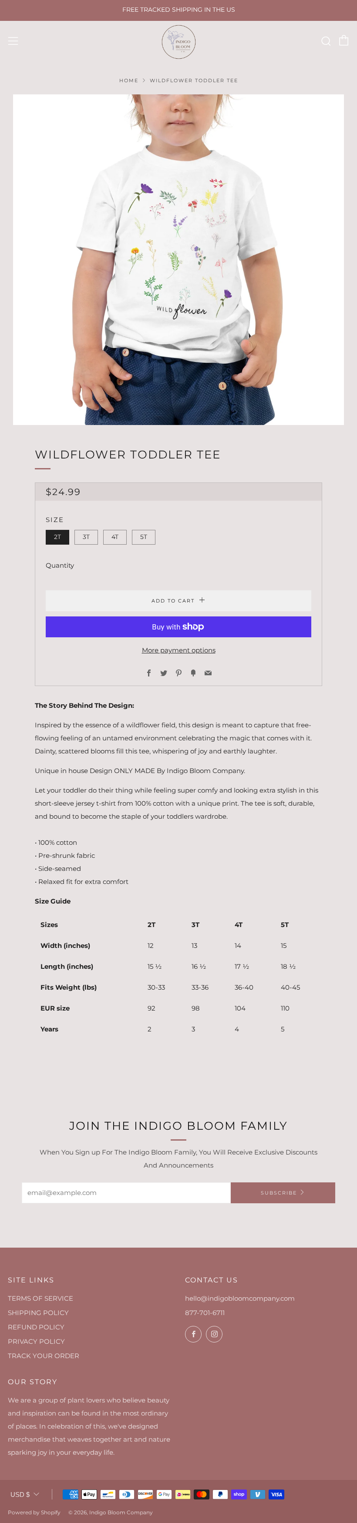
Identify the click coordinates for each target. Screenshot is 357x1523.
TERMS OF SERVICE (40, 1298)
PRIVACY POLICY (36, 1341)
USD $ (20, 1494)
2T (57, 536)
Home (128, 80)
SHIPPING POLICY (38, 1313)
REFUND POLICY (36, 1327)
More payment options (179, 650)
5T (143, 536)
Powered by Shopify (34, 1512)
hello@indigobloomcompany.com (240, 1298)
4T (114, 536)
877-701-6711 (205, 1313)
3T (86, 536)
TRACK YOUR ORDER (43, 1356)
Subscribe (279, 1193)
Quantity (60, 565)
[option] (178, 259)
